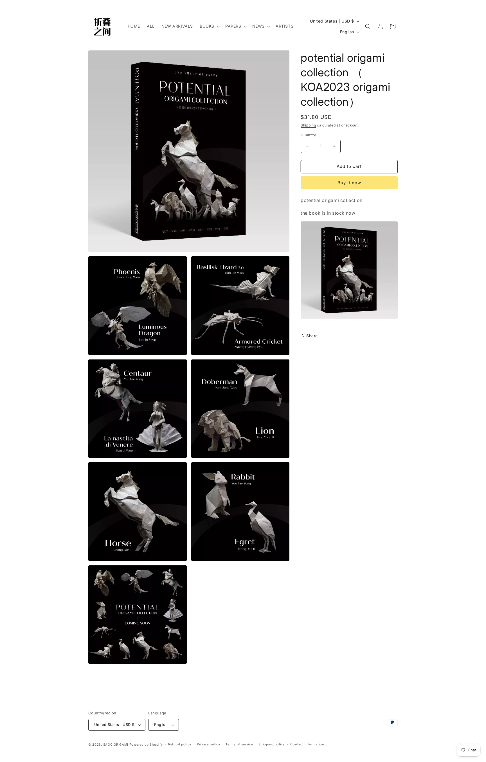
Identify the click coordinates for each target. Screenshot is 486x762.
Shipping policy (271, 744)
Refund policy (179, 744)
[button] (209, 26)
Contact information (307, 744)
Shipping (308, 125)
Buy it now (349, 182)
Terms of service (239, 744)
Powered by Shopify (146, 745)
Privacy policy (208, 744)
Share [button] (312, 335)
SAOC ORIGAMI (115, 745)
